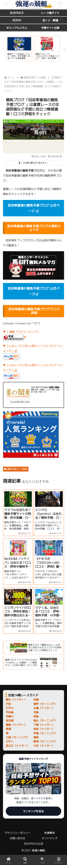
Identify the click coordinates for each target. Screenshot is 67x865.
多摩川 (10, 716)
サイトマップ (49, 838)
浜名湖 (10, 720)
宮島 (36, 716)
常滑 (8, 729)
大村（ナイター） (44, 745)
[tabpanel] (19, 48)
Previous (3, 49)
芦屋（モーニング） (45, 733)
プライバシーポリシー (17, 833)
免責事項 (49, 833)
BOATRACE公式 (33, 843)
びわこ (10, 741)
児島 (36, 712)
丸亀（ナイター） (44, 708)
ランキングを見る (33, 811)
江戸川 (10, 708)
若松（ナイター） (44, 729)
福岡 (36, 737)
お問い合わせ (17, 838)
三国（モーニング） (17, 737)
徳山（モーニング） (45, 720)
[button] (59, 616)
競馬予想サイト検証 (17, 469)
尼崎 (36, 699)
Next (64, 49)
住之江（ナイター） (17, 745)
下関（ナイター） (44, 724)
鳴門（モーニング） (45, 704)
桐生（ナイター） (16, 699)
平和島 (10, 712)
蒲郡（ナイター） (16, 724)
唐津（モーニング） (45, 741)
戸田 (8, 704)
